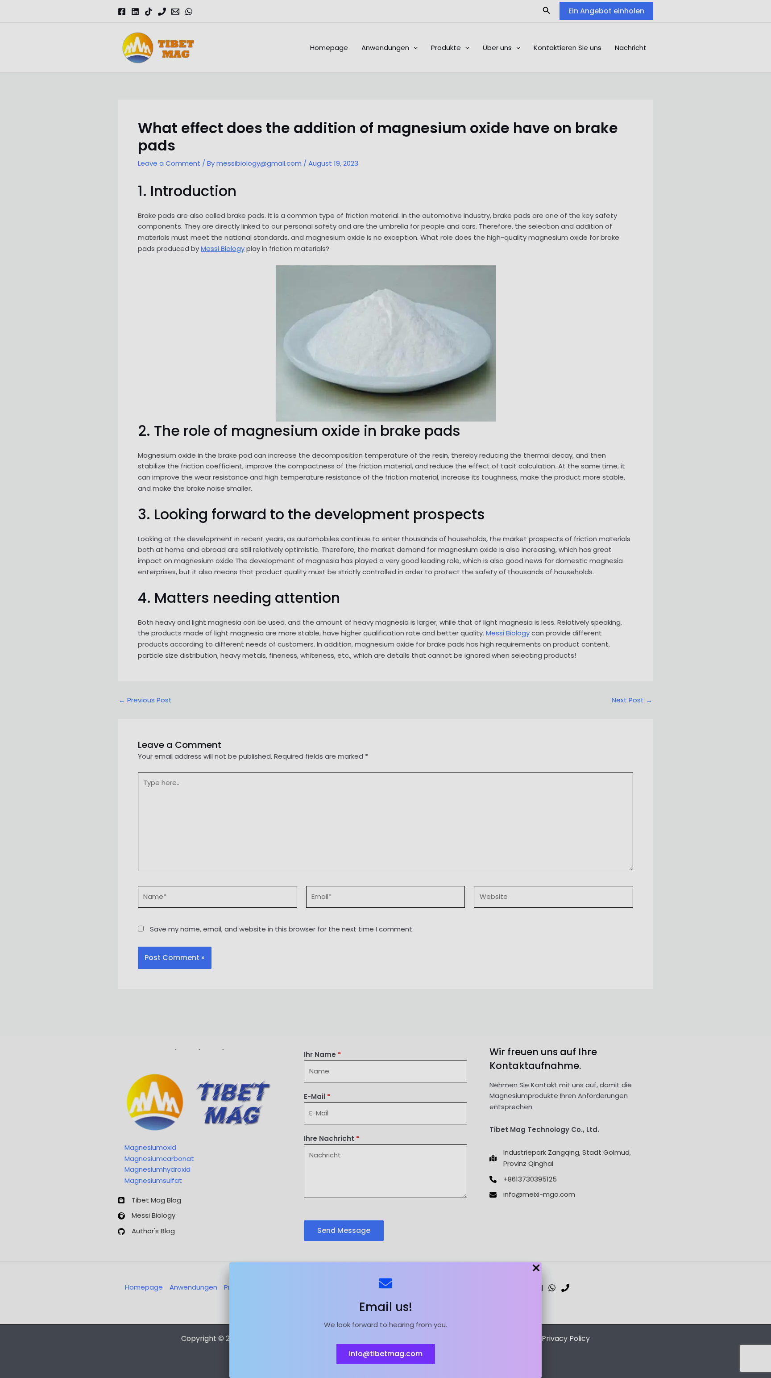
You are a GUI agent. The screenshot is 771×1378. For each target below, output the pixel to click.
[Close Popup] (536, 1268)
